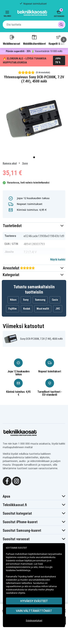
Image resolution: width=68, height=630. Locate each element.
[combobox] (34, 25)
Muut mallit (43, 308)
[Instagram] (16, 481)
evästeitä (22, 557)
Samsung (40, 299)
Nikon (13, 299)
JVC (57, 308)
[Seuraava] (64, 40)
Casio (55, 299)
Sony (25, 163)
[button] (34, 225)
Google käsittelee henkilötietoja (29, 569)
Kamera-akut (10, 163)
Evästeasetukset (34, 620)
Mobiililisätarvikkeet (34, 43)
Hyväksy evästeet (34, 601)
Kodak (26, 308)
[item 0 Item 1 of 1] (34, 119)
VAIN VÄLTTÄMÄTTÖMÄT (34, 611)
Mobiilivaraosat (11, 43)
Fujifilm (12, 308)
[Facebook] (7, 481)
